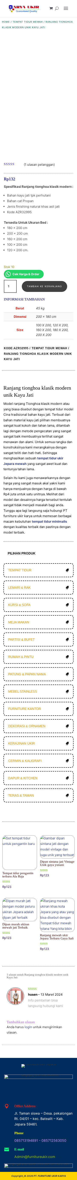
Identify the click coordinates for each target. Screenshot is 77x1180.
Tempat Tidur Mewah (28, 21)
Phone (19, 1133)
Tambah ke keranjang (44, 286)
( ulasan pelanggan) (39, 165)
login (28, 1027)
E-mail (19, 1149)
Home (6, 21)
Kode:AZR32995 (16, 348)
